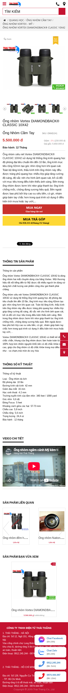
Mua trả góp (34, 220)
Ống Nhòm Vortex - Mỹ (17, 23)
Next (61, 528)
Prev (6, 528)
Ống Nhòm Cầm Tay (39, 20)
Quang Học (16, 20)
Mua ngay (34, 209)
